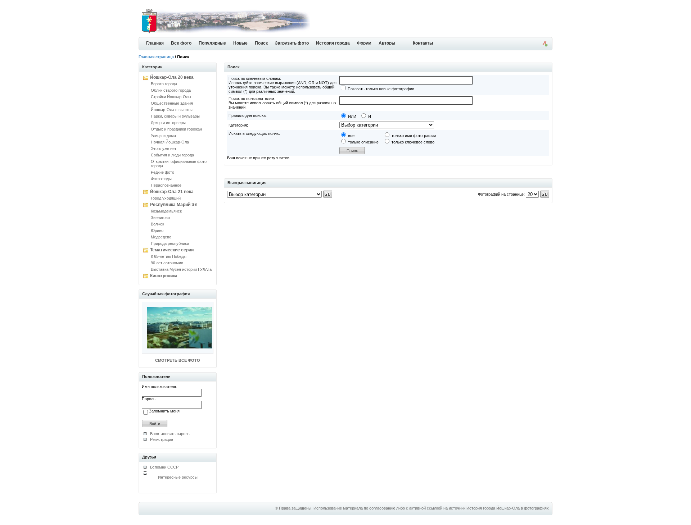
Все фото (181, 43)
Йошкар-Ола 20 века (172, 77)
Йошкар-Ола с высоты (172, 110)
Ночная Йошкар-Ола (170, 142)
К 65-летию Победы (168, 256)
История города (333, 43)
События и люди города (172, 155)
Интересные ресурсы (178, 477)
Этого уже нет (163, 148)
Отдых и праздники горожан (176, 129)
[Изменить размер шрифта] (544, 45)
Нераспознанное (166, 185)
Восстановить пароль (170, 434)
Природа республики (170, 243)
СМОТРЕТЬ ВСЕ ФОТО (177, 360)
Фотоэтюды (161, 179)
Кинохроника (163, 275)
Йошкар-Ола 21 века (172, 191)
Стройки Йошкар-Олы (171, 97)
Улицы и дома (163, 135)
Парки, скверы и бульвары (175, 116)
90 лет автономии (167, 263)
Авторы (387, 43)
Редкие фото (162, 172)
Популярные (212, 43)
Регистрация (161, 439)
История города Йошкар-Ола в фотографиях (507, 508)
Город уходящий (166, 198)
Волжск (157, 224)
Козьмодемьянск (166, 211)
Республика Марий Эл (174, 204)
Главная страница (156, 57)
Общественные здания (172, 103)
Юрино (157, 230)
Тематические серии (172, 249)
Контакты (423, 43)
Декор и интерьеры (168, 122)
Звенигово (160, 217)
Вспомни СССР (164, 467)
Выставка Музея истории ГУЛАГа (181, 269)
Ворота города (164, 84)
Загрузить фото (292, 43)
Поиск (261, 43)
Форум (364, 43)
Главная (155, 43)
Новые (240, 43)
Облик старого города (171, 90)
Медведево (161, 237)
